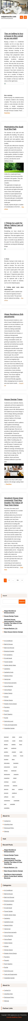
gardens (6, 752)
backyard (6, 737)
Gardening (7, 669)
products (20, 789)
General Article (8, 676)
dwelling (14, 744)
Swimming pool (8, 721)
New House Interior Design (13, 632)
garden (6, 748)
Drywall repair (8, 658)
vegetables (6, 808)
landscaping (7, 774)
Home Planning (8, 686)
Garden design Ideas (10, 665)
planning (6, 789)
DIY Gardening (8, 655)
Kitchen (6, 697)
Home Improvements (10, 683)
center (20, 737)
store (13, 796)
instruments (7, 767)
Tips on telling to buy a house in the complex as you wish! (13, 35)
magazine (16, 774)
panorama (6, 785)
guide (21, 752)
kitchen (6, 770)
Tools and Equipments (10, 725)
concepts (6, 740)
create (13, 740)
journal (15, 767)
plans (13, 789)
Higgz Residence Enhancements (13, 315)
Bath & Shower (8, 644)
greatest (14, 752)
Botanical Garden (9, 651)
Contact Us (7, 821)
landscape (13, 770)
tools (5, 804)
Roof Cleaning (9, 387)
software (6, 796)
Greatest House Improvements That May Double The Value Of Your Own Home (13, 501)
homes (14, 755)
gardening (13, 748)
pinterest (15, 785)
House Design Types (13, 399)
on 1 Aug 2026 (9, 485)
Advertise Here (8, 824)
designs (6, 744)
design (20, 740)
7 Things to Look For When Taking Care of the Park (13, 225)
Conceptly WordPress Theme (14, 1017)
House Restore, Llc (10, 628)
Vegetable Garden (9, 728)
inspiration (15, 763)
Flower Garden (9, 211)
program (6, 793)
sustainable (16, 800)
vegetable (12, 804)
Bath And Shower (9, 647)
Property (16, 22)
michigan (6, 781)
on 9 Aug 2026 (9, 385)
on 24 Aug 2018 (10, 209)
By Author (8, 22)
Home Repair (8, 690)
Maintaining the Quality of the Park (13, 128)
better (13, 737)
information (7, 763)
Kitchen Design (8, 700)
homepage (6, 755)
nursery (14, 781)
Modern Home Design (11, 487)
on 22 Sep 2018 (10, 112)
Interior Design (8, 693)
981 (18, 580)
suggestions (7, 800)
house (21, 755)
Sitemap (6, 831)
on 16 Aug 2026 (10, 301)
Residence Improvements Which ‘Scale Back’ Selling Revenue (13, 876)
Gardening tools (10, 303)
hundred (6, 759)
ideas (13, 759)
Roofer (6, 718)
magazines (6, 778)
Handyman (7, 679)
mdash (14, 778)
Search (5, 595)
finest (20, 744)
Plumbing (7, 707)
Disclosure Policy (9, 828)
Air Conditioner (8, 640)
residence (14, 793)
